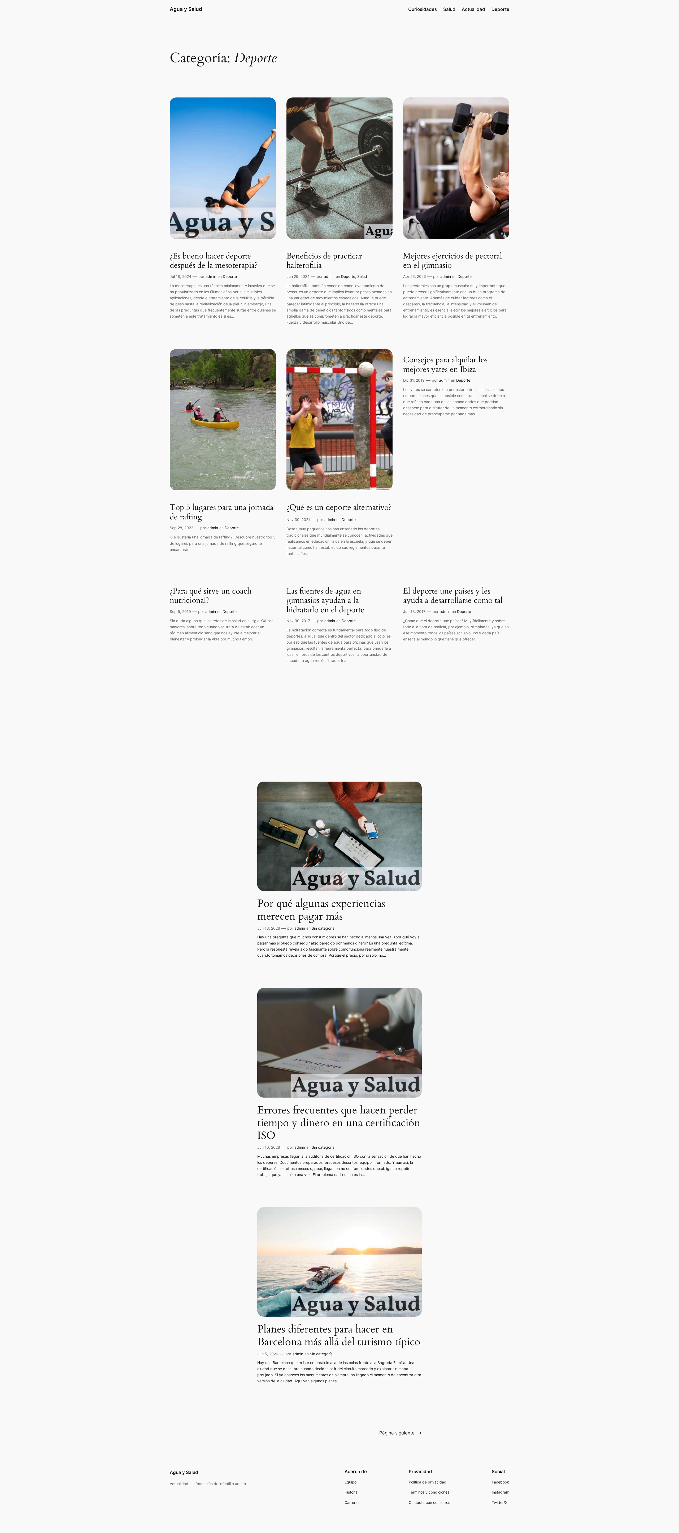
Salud (362, 276)
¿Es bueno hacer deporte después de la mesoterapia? (214, 261)
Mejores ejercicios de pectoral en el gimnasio (452, 261)
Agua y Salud (186, 9)
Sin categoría (323, 928)
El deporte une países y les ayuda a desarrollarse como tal (453, 596)
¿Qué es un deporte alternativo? (338, 508)
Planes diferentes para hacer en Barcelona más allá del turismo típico (338, 1335)
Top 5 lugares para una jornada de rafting (221, 512)
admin (211, 276)
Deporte (230, 276)
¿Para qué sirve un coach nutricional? (210, 596)
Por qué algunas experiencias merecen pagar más (321, 910)
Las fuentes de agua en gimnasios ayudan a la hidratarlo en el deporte (325, 601)
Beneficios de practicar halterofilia (324, 261)
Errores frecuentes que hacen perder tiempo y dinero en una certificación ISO (338, 1123)
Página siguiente (400, 1433)
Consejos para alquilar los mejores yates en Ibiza (445, 364)
